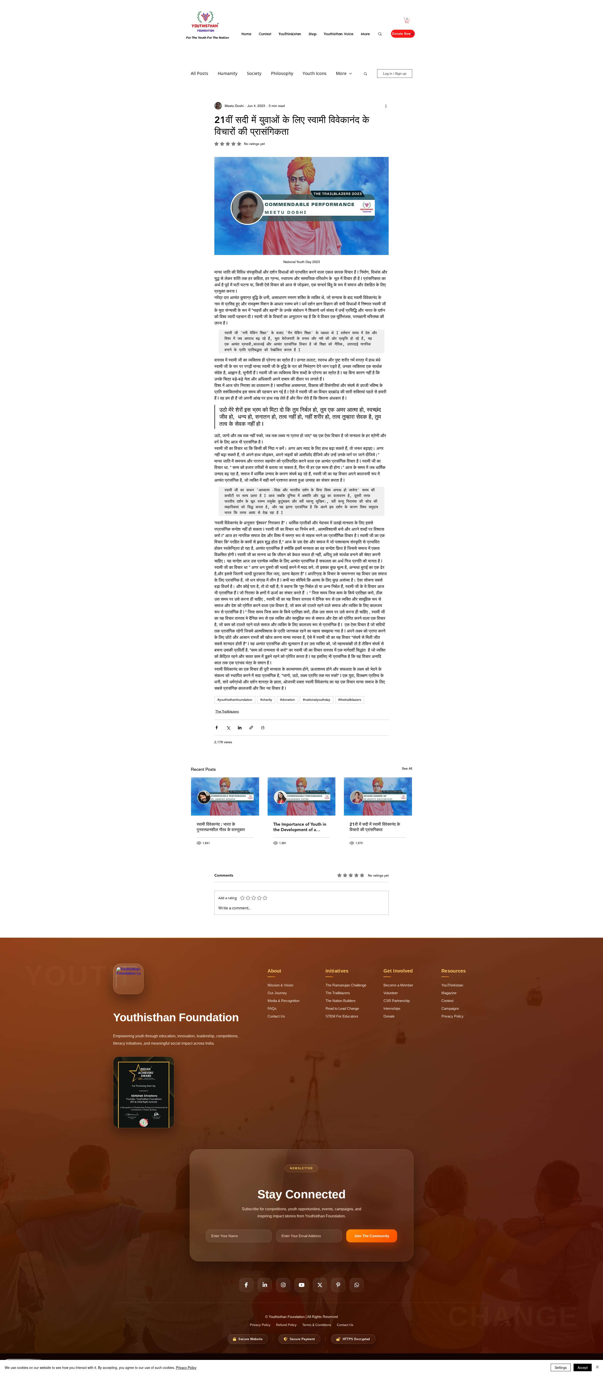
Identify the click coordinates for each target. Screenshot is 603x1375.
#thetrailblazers (349, 700)
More (341, 73)
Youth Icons (314, 73)
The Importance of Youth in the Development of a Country (299, 826)
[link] (407, 20)
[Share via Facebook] (216, 727)
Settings (561, 1367)
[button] (365, 73)
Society (254, 73)
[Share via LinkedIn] (239, 727)
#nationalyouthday (316, 700)
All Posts (199, 73)
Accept (583, 1367)
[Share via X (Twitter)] (228, 727)
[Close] (597, 1367)
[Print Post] (263, 727)
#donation (287, 700)
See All (407, 768)
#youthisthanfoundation (234, 700)
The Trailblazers (227, 711)
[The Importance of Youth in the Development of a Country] (302, 796)
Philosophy (282, 73)
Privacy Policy (186, 1367)
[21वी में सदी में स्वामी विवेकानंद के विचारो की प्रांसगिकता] (378, 796)
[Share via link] (251, 727)
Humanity (227, 73)
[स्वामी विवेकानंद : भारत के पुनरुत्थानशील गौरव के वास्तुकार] (225, 796)
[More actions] (386, 106)
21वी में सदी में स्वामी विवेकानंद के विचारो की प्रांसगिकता (375, 826)
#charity (266, 700)
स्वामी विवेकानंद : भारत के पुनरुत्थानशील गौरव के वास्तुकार (221, 826)
